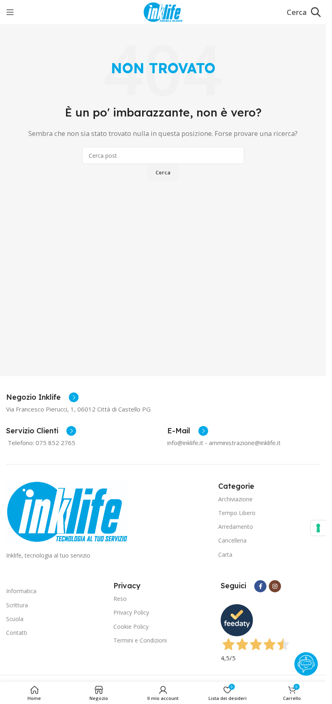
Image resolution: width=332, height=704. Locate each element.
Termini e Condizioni (140, 640)
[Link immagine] (67, 511)
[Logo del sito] (163, 11)
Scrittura (17, 605)
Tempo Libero (236, 513)
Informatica (21, 591)
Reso (120, 598)
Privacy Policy (131, 612)
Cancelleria (232, 540)
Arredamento (235, 526)
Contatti (16, 632)
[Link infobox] (42, 397)
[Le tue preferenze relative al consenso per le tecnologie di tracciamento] (318, 528)
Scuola (14, 619)
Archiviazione (235, 499)
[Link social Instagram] (275, 586)
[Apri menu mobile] (10, 12)
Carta (225, 554)
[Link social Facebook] (260, 586)
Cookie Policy (131, 626)
